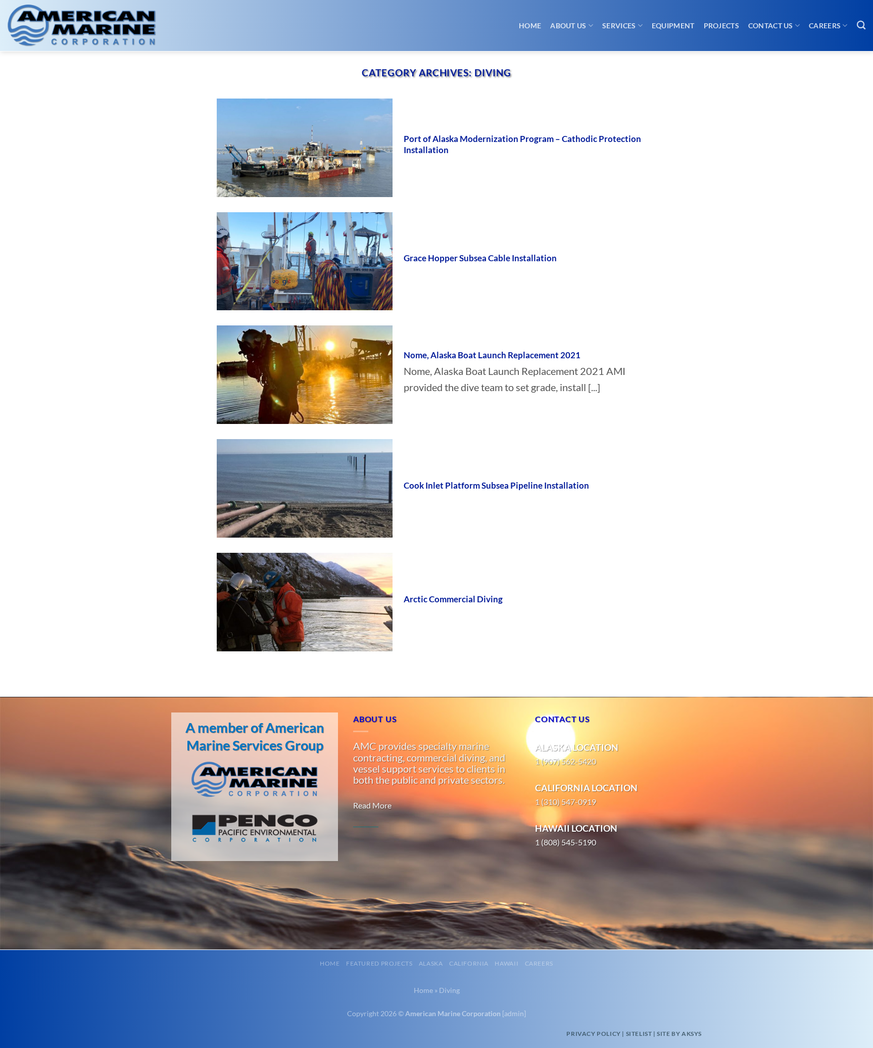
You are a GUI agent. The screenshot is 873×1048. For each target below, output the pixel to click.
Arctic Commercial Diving (453, 599)
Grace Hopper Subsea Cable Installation (480, 258)
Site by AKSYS (679, 1033)
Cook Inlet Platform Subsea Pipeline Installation (496, 486)
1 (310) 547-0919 (565, 801)
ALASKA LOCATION (576, 747)
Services (619, 25)
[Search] (861, 25)
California (469, 963)
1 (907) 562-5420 (565, 761)
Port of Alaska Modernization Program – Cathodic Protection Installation (522, 144)
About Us (568, 25)
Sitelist (639, 1033)
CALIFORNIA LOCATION (586, 787)
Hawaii (506, 963)
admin (514, 1013)
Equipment (673, 25)
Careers (825, 25)
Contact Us (770, 25)
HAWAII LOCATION (576, 828)
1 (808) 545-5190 (565, 842)
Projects (721, 25)
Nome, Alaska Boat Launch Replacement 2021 (492, 355)
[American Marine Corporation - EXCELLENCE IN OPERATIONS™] (91, 26)
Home (530, 25)
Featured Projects (379, 963)
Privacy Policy (593, 1033)
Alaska (431, 963)
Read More (372, 805)
